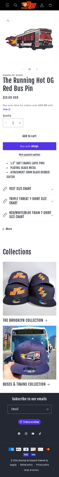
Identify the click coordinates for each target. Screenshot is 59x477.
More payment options (29, 154)
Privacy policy (42, 465)
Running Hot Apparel (28, 460)
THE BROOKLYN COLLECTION (23, 320)
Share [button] (9, 229)
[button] (7, 5)
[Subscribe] (47, 409)
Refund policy (26, 465)
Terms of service (31, 470)
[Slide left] (22, 69)
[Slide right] (37, 69)
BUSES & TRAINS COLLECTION (24, 384)
